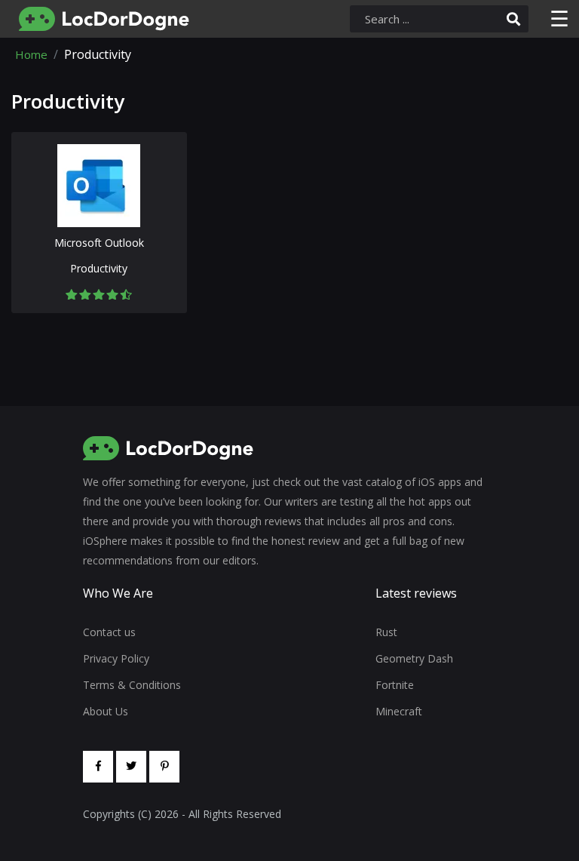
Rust (386, 632)
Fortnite (394, 685)
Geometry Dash (414, 658)
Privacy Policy (116, 658)
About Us (105, 711)
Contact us (109, 632)
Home (31, 54)
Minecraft (398, 711)
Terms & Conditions (132, 685)
